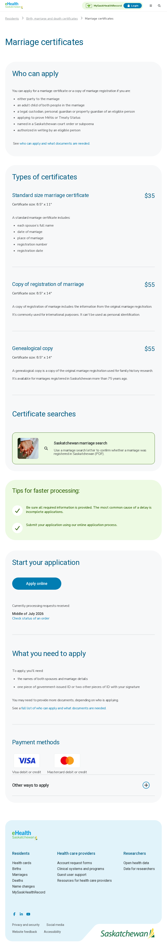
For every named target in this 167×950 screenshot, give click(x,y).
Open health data (136, 863)
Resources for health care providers (84, 880)
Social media (55, 925)
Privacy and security (26, 925)
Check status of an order (30, 618)
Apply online (36, 583)
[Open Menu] (150, 5)
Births (16, 869)
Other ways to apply (30, 785)
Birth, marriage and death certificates (52, 19)
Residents (12, 19)
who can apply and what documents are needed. (55, 143)
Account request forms (74, 863)
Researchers (135, 853)
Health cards (21, 863)
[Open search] (159, 5)
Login (134, 5)
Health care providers (76, 853)
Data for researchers (139, 869)
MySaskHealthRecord (28, 892)
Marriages (20, 875)
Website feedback (24, 931)
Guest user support (71, 875)
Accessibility (52, 931)
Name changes (23, 886)
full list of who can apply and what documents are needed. (63, 708)
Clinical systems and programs (80, 869)
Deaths (17, 880)
